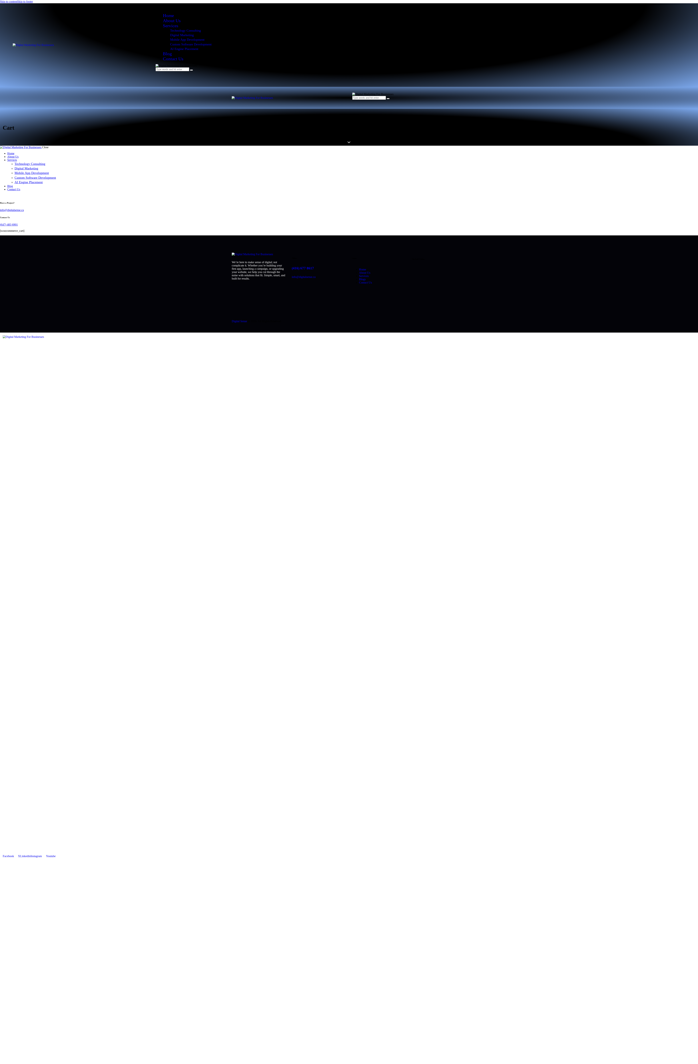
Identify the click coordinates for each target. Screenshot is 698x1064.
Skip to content (8, 1)
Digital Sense (239, 321)
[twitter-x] (2, 195)
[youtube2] (6, 195)
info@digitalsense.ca (12, 210)
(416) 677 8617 (303, 268)
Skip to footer (25, 1)
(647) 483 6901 (9, 224)
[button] (354, 101)
